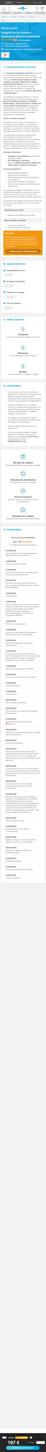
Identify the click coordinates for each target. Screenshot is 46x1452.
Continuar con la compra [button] (23, 1448)
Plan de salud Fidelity (40, 13)
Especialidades (5, 13)
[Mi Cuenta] (4, 8)
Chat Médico (28, 13)
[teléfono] (9, 8)
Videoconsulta (17, 13)
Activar (17, 1438)
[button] (38, 1443)
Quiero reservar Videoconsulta (23, 251)
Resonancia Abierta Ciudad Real (20, 36)
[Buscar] (37, 8)
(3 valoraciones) (24, 40)
